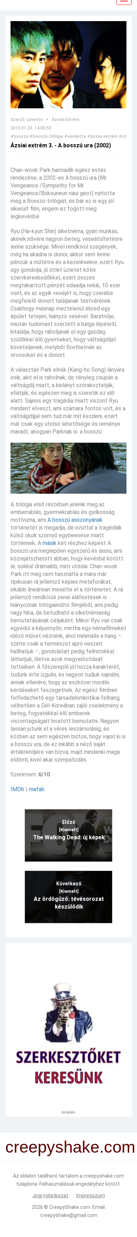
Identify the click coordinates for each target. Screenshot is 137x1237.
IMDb (17, 789)
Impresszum (90, 1195)
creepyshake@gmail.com (68, 1215)
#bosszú (19, 136)
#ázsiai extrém (102, 136)
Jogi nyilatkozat (50, 1195)
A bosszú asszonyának (75, 520)
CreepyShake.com (69, 1207)
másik (50, 543)
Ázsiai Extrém (65, 119)
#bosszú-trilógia (46, 136)
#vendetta (75, 136)
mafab (37, 789)
